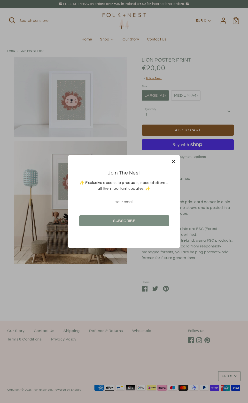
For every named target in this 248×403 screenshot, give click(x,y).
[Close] (173, 161)
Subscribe (124, 221)
